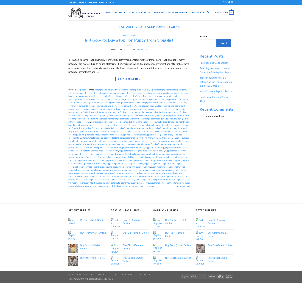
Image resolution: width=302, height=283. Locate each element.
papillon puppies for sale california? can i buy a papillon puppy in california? (216, 81)
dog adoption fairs (107, 109)
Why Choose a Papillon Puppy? (216, 91)
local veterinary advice (149, 131)
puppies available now (178, 141)
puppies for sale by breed (110, 147)
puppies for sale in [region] (130, 150)
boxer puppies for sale (152, 96)
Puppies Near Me (163, 157)
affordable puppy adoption (104, 93)
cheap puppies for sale (125, 102)
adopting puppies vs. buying (141, 89)
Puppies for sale (158, 144)
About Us (120, 12)
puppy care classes (135, 163)
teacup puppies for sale (179, 179)
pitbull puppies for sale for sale (89, 141)
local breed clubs (174, 128)
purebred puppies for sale (97, 173)
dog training (140, 109)
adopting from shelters (118, 89)
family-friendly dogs (92, 112)
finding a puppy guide (129, 112)
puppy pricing (129, 167)
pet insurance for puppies (92, 138)
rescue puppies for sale (95, 176)
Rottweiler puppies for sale (141, 176)
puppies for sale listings (83, 154)
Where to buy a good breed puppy (91, 186)
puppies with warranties (94, 163)
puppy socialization (114, 170)
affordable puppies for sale (80, 93)
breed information (171, 96)
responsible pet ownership (117, 176)
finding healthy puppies (112, 115)
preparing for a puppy (158, 141)
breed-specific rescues (93, 99)
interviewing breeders (179, 125)
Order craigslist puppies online (144, 134)
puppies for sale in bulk (108, 150)
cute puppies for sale (165, 106)
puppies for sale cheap (154, 147)
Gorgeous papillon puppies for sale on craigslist (111, 122)
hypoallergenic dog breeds (129, 125)
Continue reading (129, 79)
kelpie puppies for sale (121, 128)
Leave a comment (182, 186)
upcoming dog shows (171, 183)
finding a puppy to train (169, 112)
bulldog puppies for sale (114, 99)
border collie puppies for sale (103, 96)
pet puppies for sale (128, 138)
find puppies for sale (110, 112)
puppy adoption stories (116, 163)
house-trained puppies (107, 125)
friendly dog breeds (98, 118)
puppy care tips (167, 163)
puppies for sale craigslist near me (83, 150)
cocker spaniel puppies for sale (173, 102)
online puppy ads (122, 134)
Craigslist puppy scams (145, 106)
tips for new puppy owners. (132, 183)
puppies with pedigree (144, 160)
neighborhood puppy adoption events (98, 134)
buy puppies (159, 99)
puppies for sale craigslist (176, 147)
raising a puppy (142, 173)
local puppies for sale (129, 131)
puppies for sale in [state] (153, 150)
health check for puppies (167, 122)
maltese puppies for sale (170, 131)
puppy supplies (129, 170)
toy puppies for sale (153, 183)
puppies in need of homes (126, 157)
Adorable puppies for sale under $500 (170, 89)
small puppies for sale (92, 179)
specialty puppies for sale (157, 179)
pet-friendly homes (167, 138)
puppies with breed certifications (91, 160)
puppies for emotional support (114, 144)
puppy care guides (152, 163)
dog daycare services (124, 109)
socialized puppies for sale (113, 179)
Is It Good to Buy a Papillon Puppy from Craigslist (129, 40)
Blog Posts (129, 35)
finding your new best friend (135, 115)
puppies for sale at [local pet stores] (83, 147)
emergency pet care (155, 109)
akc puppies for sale (125, 93)
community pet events (78, 106)
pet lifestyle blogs (111, 138)
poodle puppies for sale (138, 141)
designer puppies (90, 109)
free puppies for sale (173, 115)
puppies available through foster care (84, 144)
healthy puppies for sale (86, 125)
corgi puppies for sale (98, 106)
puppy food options (90, 167)
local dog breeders (98, 131)
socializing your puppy (135, 179)
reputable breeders (158, 173)
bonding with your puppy (79, 96)
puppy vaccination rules (169, 170)
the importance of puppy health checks (85, 183)
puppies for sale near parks (105, 154)
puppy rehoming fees (160, 167)
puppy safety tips (177, 167)
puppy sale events (76, 170)
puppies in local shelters (104, 157)
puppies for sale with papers (150, 154)
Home (108, 12)
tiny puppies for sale (111, 183)
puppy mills (118, 167)
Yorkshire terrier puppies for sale (140, 186)
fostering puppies (155, 115)
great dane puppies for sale (144, 122)
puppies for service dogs (174, 154)
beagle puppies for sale (177, 93)
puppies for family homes (139, 144)
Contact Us (197, 12)
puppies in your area (147, 157)
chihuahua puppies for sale (147, 102)
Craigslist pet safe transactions (121, 106)
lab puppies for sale (139, 128)
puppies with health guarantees (119, 160)
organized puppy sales (168, 134)
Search (203, 36)
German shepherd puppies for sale (145, 118)
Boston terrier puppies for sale (129, 96)
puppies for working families (80, 157)
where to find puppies (115, 186)
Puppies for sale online (127, 154)
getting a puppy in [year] (171, 118)
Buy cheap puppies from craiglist (139, 99)
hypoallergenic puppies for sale (155, 125)
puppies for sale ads (174, 144)
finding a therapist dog (91, 115)
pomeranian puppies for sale (115, 141)
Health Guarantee (139, 12)
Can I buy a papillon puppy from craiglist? (97, 102)
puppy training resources (148, 170)
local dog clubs (113, 131)
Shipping (159, 12)
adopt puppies (101, 89)
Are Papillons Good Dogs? (214, 62)
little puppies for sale (158, 128)
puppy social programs (95, 170)
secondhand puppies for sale (166, 176)
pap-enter (142, 49)
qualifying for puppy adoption (122, 173)
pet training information (147, 138)
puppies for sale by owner (133, 147)
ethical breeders (172, 109)
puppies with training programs (167, 160)
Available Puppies (177, 12)
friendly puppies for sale (118, 118)
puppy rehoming (143, 167)
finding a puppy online (148, 112)
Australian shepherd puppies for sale (150, 93)
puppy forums (106, 167)
